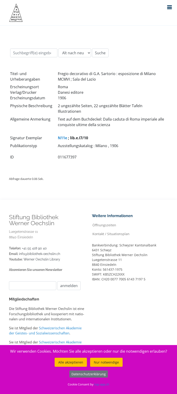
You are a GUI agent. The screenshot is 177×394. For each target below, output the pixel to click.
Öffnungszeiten (104, 225)
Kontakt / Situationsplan (111, 234)
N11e (62, 137)
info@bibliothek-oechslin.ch (39, 254)
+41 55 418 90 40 (34, 248)
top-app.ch (101, 384)
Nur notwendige (106, 362)
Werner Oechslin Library (42, 259)
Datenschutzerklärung (88, 374)
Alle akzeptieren (70, 362)
